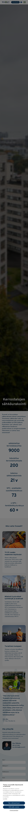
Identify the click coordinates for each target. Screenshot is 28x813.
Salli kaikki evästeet (14, 807)
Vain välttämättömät (14, 803)
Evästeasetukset (14, 810)
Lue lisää (5, 798)
